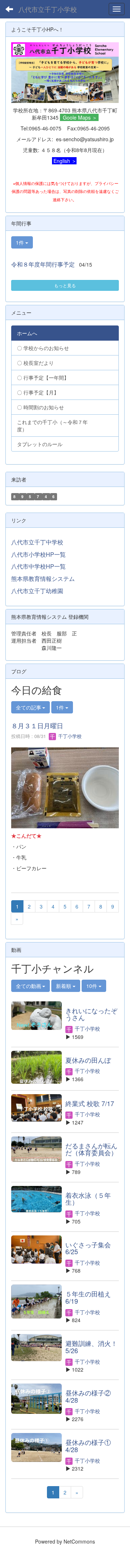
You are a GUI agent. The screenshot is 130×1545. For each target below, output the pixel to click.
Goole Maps (76, 117)
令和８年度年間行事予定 (43, 264)
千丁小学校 (69, 736)
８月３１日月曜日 (37, 725)
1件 (20, 242)
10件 (92, 985)
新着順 (64, 985)
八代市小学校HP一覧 (38, 554)
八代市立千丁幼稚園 (37, 591)
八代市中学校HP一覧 (38, 566)
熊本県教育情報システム (43, 578)
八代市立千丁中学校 (37, 542)
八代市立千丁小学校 (47, 9)
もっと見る (65, 285)
